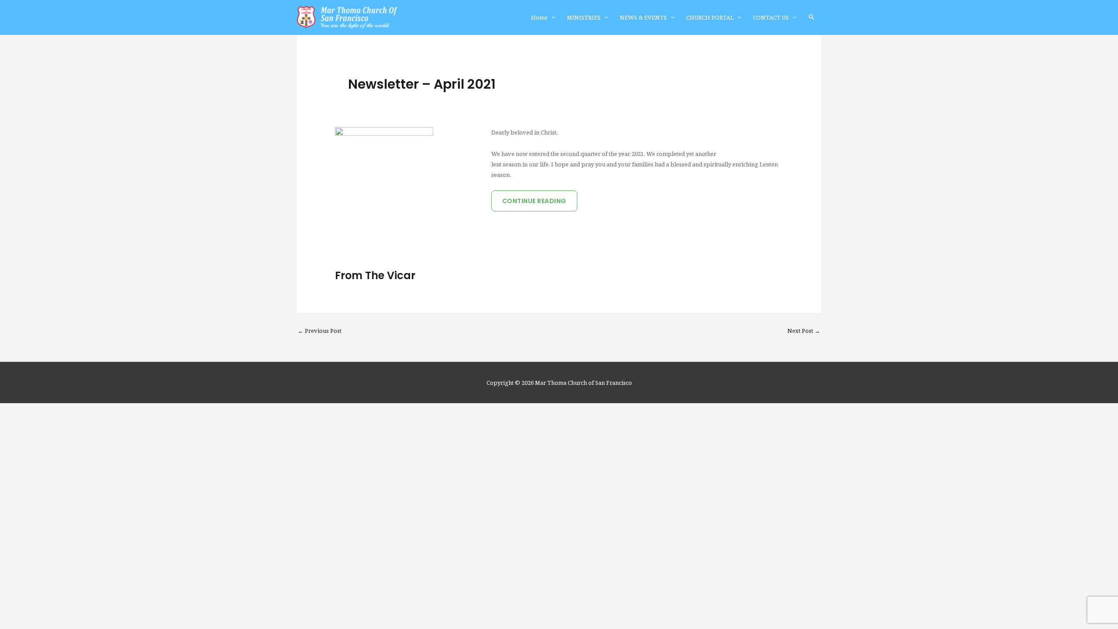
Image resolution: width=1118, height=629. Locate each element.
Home (539, 17)
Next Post (803, 331)
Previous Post (320, 331)
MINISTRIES (583, 17)
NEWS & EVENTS (643, 17)
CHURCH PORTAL (710, 17)
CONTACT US (771, 17)
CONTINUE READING (534, 201)
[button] (811, 17)
